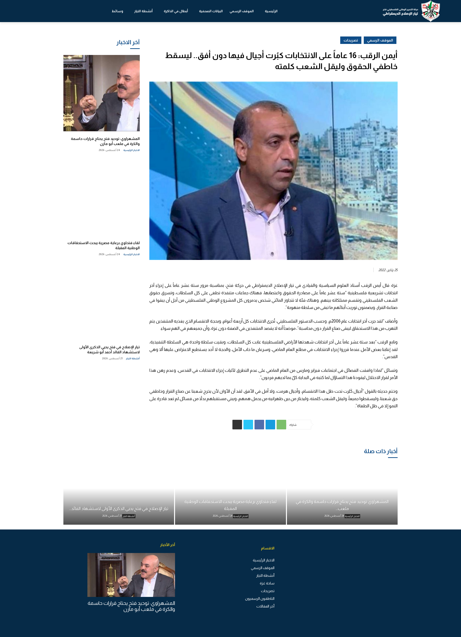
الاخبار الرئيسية (131, 150)
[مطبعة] (237, 424)
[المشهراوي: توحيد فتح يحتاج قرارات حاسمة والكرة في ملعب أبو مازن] (101, 93)
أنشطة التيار (133, 358)
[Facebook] (259, 424)
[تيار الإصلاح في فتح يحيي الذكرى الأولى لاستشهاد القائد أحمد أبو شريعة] (101, 301)
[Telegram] (270, 424)
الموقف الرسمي (380, 40)
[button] (26, 11)
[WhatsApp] (281, 424)
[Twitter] (248, 424)
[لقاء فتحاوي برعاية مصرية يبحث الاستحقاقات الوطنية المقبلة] (101, 197)
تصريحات (351, 40)
